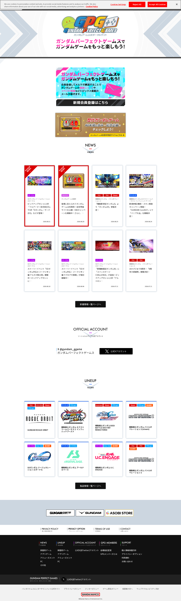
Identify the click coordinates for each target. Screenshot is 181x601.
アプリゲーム (45, 554)
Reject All (137, 4)
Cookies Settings (118, 4)
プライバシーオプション (132, 554)
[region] (90, 4)
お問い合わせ (127, 561)
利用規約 (125, 557)
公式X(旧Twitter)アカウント (87, 550)
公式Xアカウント (119, 351)
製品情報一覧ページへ (90, 485)
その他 (43, 565)
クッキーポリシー (92, 589)
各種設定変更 (106, 550)
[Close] (177, 4)
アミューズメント (47, 557)
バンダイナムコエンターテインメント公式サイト (41, 589)
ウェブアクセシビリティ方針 (148, 589)
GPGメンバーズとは (108, 554)
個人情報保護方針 (129, 550)
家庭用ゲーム (45, 550)
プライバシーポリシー (72, 589)
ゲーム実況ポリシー (110, 589)
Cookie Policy (92, 6)
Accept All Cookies (157, 4)
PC (41, 561)
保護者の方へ (127, 589)
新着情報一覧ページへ (90, 304)
